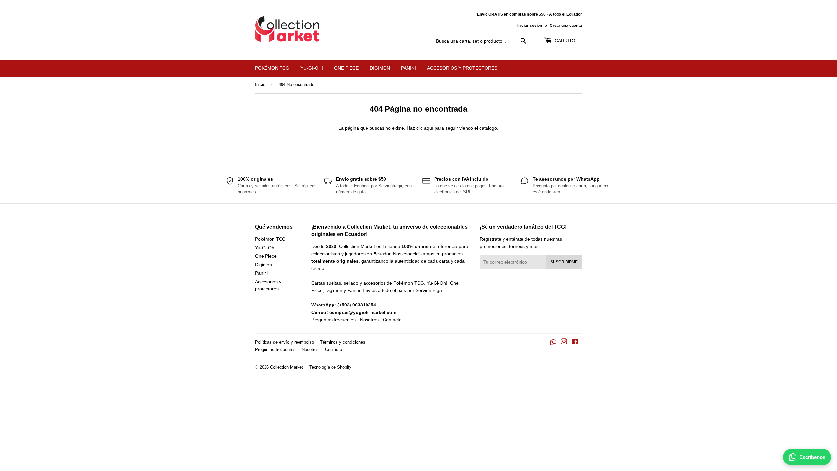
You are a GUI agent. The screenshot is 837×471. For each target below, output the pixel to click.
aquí (428, 128)
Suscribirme (564, 262)
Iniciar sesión (529, 25)
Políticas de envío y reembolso (284, 342)
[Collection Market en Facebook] (575, 342)
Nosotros (369, 319)
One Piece (346, 68)
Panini (408, 68)
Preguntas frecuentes (333, 319)
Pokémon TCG (272, 68)
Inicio (260, 84)
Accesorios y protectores (462, 68)
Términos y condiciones (342, 342)
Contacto (392, 319)
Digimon (380, 68)
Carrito (564, 40)
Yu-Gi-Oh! (311, 68)
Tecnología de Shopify (330, 367)
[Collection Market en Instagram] (564, 342)
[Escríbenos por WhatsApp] (553, 342)
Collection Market (286, 367)
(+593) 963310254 (356, 304)
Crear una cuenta (566, 25)
